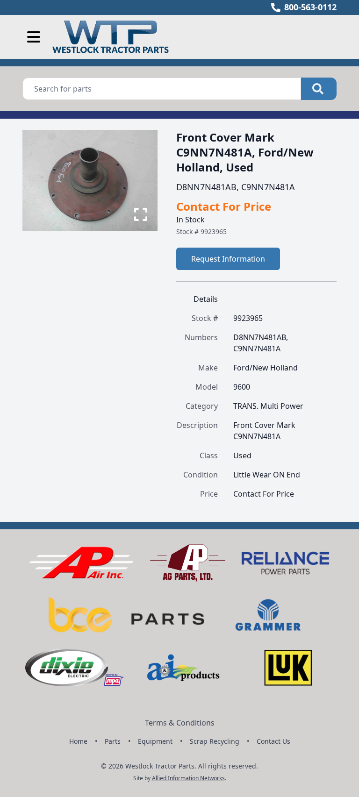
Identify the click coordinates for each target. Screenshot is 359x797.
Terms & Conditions (180, 723)
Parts (113, 741)
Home (78, 741)
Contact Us (273, 741)
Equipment (155, 741)
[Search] (319, 89)
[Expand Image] (140, 214)
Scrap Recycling (214, 741)
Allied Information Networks (188, 778)
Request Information (228, 259)
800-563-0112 (310, 7)
